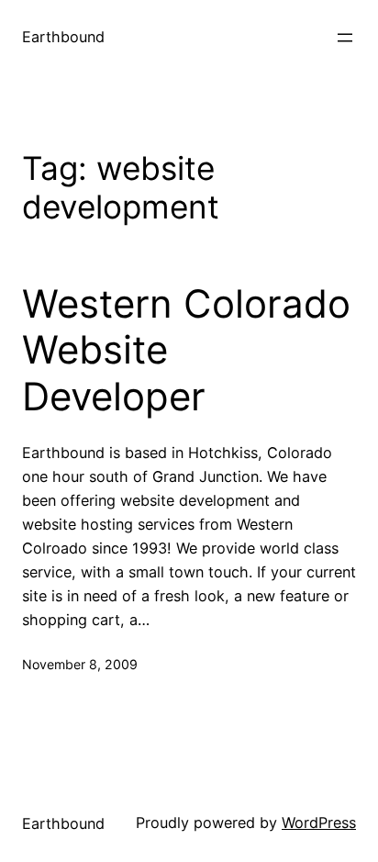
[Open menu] (345, 38)
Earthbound (63, 37)
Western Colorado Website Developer (186, 350)
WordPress (319, 822)
